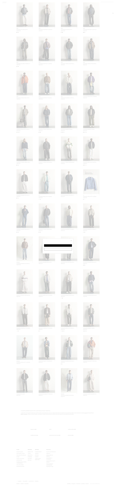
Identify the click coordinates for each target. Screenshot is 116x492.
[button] (58, 245)
